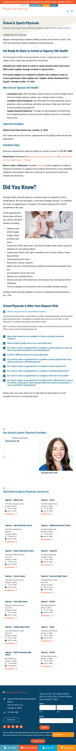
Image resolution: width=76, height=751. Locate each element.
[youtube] (17, 726)
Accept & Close (38, 741)
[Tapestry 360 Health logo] (15, 692)
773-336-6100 (48, 534)
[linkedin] (21, 726)
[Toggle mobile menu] (72, 11)
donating (41, 165)
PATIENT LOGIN (50, 748)
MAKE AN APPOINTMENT (30, 748)
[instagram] (12, 726)
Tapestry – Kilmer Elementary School (19, 551)
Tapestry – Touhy (47, 627)
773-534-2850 (12, 663)
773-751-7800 (12, 508)
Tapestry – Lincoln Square (15, 576)
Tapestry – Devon (47, 500)
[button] (38, 311)
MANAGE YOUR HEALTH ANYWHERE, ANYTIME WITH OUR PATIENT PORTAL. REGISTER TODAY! (37, 2)
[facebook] (4, 726)
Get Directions (9, 514)
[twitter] (8, 726)
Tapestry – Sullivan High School (17, 627)
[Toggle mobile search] (68, 11)
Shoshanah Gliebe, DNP (49, 473)
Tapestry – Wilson (48, 652)
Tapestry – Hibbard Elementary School (56, 525)
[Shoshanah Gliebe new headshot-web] (56, 438)
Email (41, 716)
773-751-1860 (12, 612)
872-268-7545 (48, 587)
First (40, 712)
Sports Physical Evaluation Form (42, 156)
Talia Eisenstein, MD (12, 441)
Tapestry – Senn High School (16, 601)
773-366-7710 (12, 536)
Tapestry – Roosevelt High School (54, 576)
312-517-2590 (12, 638)
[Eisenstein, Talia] (20, 438)
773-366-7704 (12, 562)
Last (58, 712)
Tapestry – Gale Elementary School (18, 525)
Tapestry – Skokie (48, 601)
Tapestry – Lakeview (49, 551)
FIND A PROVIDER (11, 748)
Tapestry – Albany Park (14, 500)
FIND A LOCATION (68, 748)
